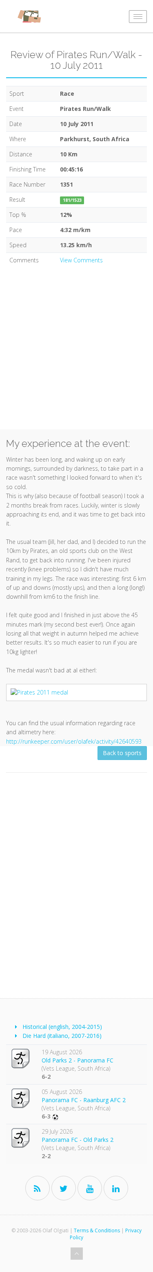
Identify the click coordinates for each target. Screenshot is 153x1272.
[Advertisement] (76, 352)
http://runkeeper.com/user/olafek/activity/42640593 (74, 741)
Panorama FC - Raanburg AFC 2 (84, 1100)
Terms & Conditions (97, 1230)
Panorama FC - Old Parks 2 (77, 1139)
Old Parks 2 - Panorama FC (77, 1060)
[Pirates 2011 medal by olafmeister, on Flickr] (76, 692)
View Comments (81, 260)
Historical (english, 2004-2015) (62, 1027)
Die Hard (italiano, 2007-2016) (62, 1036)
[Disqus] (76, 887)
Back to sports (122, 753)
